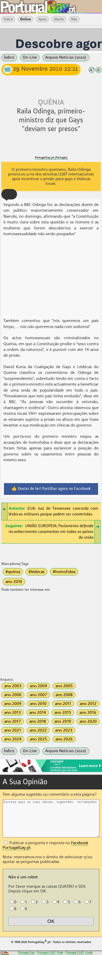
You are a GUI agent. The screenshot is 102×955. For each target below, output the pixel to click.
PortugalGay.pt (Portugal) (51, 157)
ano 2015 (62, 712)
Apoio (42, 19)
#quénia (12, 571)
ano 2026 (64, 739)
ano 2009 (12, 703)
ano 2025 (38, 739)
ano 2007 (38, 694)
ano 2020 (88, 721)
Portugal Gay (26, 952)
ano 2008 (64, 694)
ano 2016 (88, 712)
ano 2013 (12, 712)
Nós (74, 19)
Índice (8, 19)
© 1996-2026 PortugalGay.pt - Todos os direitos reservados (51, 941)
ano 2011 (63, 703)
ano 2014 (37, 712)
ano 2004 (38, 686)
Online (25, 19)
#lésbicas (36, 571)
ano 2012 (88, 703)
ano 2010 (13, 581)
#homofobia (64, 571)
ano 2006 (12, 694)
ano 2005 (64, 686)
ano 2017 (12, 721)
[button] (9, 194)
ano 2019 (62, 721)
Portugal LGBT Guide (79, 952)
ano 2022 (38, 730)
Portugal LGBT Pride (50, 952)
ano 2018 (37, 721)
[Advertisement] (51, 277)
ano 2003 (12, 686)
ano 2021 (12, 730)
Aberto (59, 19)
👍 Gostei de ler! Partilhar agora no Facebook (51, 489)
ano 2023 (63, 730)
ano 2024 (12, 739)
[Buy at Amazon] (51, 771)
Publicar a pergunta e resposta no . (45, 845)
